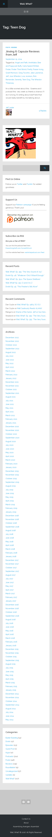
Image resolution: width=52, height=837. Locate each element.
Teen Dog (26, 80)
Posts (8, 47)
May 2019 (9, 497)
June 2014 (10, 716)
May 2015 (9, 675)
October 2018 (11, 523)
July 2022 (9, 356)
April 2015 (10, 679)
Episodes (9, 745)
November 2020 (12, 430)
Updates (9, 775)
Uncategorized (12, 771)
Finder (8, 69)
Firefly (29, 69)
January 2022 (11, 378)
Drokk (8, 741)
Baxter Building (12, 738)
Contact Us (26, 819)
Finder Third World (18, 69)
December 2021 (12, 382)
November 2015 (12, 653)
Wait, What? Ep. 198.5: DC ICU (29, 305)
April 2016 (10, 634)
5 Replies (42, 111)
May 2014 (9, 720)
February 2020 (11, 464)
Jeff (7, 76)
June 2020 (10, 449)
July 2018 (9, 534)
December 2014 (12, 694)
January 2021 (11, 423)
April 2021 (10, 412)
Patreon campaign (24, 205)
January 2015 (11, 690)
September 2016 (12, 616)
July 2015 (9, 668)
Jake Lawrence (36, 73)
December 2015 (12, 649)
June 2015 (10, 671)
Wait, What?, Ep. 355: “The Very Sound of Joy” (24, 272)
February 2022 (11, 375)
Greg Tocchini (24, 73)
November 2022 (12, 341)
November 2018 (12, 519)
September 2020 (12, 438)
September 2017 (12, 571)
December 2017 (12, 560)
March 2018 (10, 549)
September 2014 (12, 705)
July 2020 (9, 445)
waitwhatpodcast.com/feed (34, 252)
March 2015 (10, 683)
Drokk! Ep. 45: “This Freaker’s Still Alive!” (22, 287)
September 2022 (12, 349)
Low (23, 76)
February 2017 (11, 597)
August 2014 (11, 709)
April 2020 (10, 456)
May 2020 (10, 452)
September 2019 (12, 482)
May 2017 (9, 586)
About (26, 823)
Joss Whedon (15, 76)
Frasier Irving (38, 69)
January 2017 (11, 601)
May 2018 (9, 542)
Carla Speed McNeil (30, 66)
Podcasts (9, 756)
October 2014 (11, 701)
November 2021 (12, 386)
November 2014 (12, 697)
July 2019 (9, 490)
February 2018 (11, 553)
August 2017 (10, 575)
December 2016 (12, 605)
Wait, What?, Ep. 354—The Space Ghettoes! (23, 279)
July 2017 (9, 579)
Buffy (20, 66)
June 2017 (10, 582)
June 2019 (10, 493)
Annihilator (32, 63)
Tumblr (30, 184)
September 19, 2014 (14, 59)
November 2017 (12, 564)
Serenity (18, 80)
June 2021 (10, 404)
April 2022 (10, 367)
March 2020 (10, 460)
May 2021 (9, 408)
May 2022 (9, 363)
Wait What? (10, 779)
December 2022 (12, 337)
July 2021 (9, 401)
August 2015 (10, 664)
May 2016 (9, 631)
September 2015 (12, 660)
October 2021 (11, 389)
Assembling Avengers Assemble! (26, 827)
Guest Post (10, 749)
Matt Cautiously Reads (29, 308)
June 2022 (10, 360)
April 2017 (10, 590)
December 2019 (12, 471)
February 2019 (11, 508)
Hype (8, 753)
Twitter (20, 184)
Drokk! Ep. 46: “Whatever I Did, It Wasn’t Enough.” (25, 275)
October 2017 (11, 568)
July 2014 (9, 712)
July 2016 (9, 623)
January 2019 (11, 512)
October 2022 (11, 345)
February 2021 (11, 419)
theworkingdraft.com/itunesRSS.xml (19, 248)
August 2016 (11, 619)
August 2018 (11, 530)
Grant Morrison (12, 73)
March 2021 (10, 415)
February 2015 (11, 686)
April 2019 (10, 501)
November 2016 (12, 608)
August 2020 (11, 441)
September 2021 (12, 393)
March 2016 (10, 638)
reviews (29, 76)
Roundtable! (10, 767)
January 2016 (11, 645)
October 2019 (11, 478)
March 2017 (10, 593)
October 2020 (11, 434)
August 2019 (11, 486)
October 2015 (11, 657)
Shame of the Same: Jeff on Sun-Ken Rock (33, 312)
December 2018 (12, 516)
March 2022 (10, 371)
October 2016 (11, 612)
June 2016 (10, 627)
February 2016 (11, 642)
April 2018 (10, 545)
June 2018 (10, 538)
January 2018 (11, 556)
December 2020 (12, 426)
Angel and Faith (21, 63)
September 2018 (12, 527)
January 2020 (11, 467)
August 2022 (11, 352)
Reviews (14, 47)
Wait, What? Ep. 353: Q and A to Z (19, 283)
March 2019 (10, 504)
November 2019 (12, 475)
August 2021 (10, 397)
